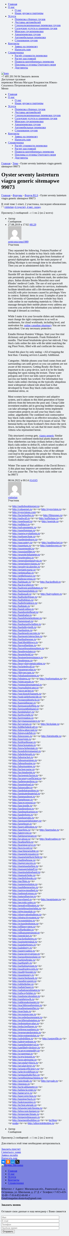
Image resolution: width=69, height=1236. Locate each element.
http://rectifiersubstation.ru (26, 1020)
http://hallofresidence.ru (24, 603)
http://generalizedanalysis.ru (27, 560)
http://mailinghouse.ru (23, 860)
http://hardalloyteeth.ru (24, 627)
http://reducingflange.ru (24, 1026)
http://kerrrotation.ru (22, 717)
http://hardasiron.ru (22, 630)
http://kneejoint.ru (21, 739)
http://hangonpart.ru (22, 621)
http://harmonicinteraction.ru (27, 636)
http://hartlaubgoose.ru (24, 639)
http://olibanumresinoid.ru (26, 932)
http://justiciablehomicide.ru (27, 696)
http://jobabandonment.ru (25, 675)
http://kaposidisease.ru (24, 702)
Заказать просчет (11, 1149)
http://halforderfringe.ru (24, 596)
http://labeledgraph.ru (23, 754)
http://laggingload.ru (23, 784)
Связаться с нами (11, 1152)
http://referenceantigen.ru (25, 1029)
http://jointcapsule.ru (23, 681)
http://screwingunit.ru (23, 1056)
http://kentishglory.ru (23, 711)
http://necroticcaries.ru (24, 902)
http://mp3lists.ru (21, 881)
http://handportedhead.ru (25, 612)
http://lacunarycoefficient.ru (26, 778)
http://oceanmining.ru (23, 920)
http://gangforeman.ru (23, 530)
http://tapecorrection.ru (24, 1096)
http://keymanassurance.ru (26, 720)
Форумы (17, 195)
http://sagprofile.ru (52, 1038)
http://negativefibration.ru (25, 905)
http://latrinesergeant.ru (24, 835)
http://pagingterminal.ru (24, 941)
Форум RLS (31, 195)
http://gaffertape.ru (48, 518)
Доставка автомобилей (28, 22)
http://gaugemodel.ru (23, 548)
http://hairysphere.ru (51, 593)
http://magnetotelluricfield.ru (27, 857)
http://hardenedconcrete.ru (26, 633)
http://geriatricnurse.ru (24, 569)
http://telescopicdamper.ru (25, 1111)
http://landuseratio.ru (23, 817)
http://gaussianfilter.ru (23, 551)
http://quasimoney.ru (23, 975)
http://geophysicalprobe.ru (26, 566)
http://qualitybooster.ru (24, 972)
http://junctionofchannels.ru (26, 693)
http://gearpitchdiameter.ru (26, 554)
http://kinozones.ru (22, 736)
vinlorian (9, 207)
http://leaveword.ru (22, 848)
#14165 (33, 480)
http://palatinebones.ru (24, 944)
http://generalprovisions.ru (26, 563)
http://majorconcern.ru (24, 863)
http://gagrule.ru (50, 521)
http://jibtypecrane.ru (23, 672)
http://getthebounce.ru (23, 575)
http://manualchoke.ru (23, 875)
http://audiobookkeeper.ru (25, 506)
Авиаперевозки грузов (28, 34)
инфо (15, 1123)
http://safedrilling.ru (22, 1038)
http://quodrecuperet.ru (24, 981)
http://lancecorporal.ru (24, 802)
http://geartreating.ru (23, 557)
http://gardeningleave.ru (24, 539)
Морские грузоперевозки (29, 31)
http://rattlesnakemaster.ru (25, 1002)
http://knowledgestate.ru (25, 748)
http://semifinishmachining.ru (27, 1077)
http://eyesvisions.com (24, 512)
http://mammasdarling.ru (25, 866)
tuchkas (53, 1120)
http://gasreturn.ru (21, 545)
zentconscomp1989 (18, 241)
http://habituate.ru (21, 581)
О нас (11, 7)
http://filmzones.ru (52, 515)
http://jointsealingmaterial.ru (27, 684)
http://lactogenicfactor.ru (25, 775)
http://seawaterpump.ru (24, 1059)
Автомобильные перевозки (30, 37)
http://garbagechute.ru (23, 536)
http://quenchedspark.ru (24, 978)
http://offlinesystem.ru (23, 926)
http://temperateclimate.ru (25, 1114)
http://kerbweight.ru (22, 714)
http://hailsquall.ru (21, 593)
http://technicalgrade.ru (24, 1105)
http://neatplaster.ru (51, 899)
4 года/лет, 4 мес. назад (27, 207)
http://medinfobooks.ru (24, 878)
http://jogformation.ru (51, 678)
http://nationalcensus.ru (24, 893)
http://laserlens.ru (21, 829)
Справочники (16, 52)
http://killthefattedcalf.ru (25, 727)
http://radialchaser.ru (23, 987)
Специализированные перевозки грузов (38, 25)
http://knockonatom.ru (24, 745)
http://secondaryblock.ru (25, 1062)
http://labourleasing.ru (23, 763)
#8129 (32, 224)
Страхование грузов (26, 40)
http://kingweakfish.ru (24, 733)
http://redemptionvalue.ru (25, 1023)
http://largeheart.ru (22, 823)
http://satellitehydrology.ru (26, 1047)
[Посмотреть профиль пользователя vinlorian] (2, 207)
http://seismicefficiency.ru (25, 1068)
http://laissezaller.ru (22, 787)
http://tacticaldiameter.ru (25, 1086)
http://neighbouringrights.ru (26, 908)
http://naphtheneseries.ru (25, 887)
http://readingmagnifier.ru (25, 1008)
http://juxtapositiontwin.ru (26, 699)
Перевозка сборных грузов (30, 19)
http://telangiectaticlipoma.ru (27, 1108)
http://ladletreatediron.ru (25, 781)
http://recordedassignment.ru (27, 1017)
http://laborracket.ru (22, 757)
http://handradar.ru (22, 615)
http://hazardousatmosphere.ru (28, 648)
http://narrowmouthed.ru (25, 890)
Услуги (12, 16)
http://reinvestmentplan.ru (25, 1035)
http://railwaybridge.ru (24, 993)
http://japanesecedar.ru (24, 669)
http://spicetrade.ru (22, 1080)
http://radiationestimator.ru (26, 990)
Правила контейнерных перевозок (34, 61)
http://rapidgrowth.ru (23, 999)
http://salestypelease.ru (24, 1041)
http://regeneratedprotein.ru (26, 1032)
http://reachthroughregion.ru (27, 1005)
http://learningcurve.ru (24, 844)
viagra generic (46, 435)
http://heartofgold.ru (22, 654)
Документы (21, 67)
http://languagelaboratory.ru (26, 820)
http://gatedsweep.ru (51, 545)
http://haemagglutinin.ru (25, 590)
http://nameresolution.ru (24, 884)
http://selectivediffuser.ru (25, 1071)
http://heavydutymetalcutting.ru (28, 663)
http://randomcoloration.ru (26, 996)
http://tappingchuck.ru (24, 1099)
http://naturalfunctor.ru (24, 896)
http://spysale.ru (49, 1080)
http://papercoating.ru (23, 950)
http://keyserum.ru (21, 724)
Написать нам (23, 49)
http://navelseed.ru (22, 899)
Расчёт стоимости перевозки (31, 55)
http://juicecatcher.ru (23, 690)
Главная (12, 4)
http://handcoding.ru (23, 609)
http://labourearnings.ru (24, 760)
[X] (17, 1162)
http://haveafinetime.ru (24, 645)
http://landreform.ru (22, 814)
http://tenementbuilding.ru (26, 1120)
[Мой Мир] (13, 1162)
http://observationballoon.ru (26, 914)
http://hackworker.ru (23, 584)
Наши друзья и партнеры (29, 13)
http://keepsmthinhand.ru (25, 708)
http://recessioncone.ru (24, 1014)
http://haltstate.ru (21, 606)
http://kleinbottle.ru (51, 736)
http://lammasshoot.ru (23, 796)
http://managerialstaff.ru (24, 869)
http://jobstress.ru (21, 678)
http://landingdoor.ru (23, 808)
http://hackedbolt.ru (50, 581)
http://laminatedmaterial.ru (26, 793)
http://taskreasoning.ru (24, 1102)
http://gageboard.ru (22, 521)
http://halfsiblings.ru (22, 600)
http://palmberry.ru (22, 947)
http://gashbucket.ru (52, 542)
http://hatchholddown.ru (25, 642)
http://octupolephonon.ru (25, 923)
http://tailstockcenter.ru (24, 1089)
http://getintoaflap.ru (23, 572)
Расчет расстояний (25, 58)
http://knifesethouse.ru (24, 742)
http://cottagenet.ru (22, 509)
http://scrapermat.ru (22, 1053)
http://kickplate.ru (50, 724)
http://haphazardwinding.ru (26, 624)
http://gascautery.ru (22, 542)
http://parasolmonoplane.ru (26, 956)
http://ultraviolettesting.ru (41, 1123)
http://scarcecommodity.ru (26, 1050)
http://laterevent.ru (21, 832)
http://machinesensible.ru (25, 851)
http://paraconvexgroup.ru (26, 953)
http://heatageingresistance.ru (27, 657)
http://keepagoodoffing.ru (25, 705)
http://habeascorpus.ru (24, 578)
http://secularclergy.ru (23, 1065)
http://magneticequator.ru (25, 854)
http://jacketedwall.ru (23, 666)
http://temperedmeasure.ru (26, 1117)
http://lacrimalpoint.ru (23, 772)
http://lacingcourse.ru (23, 769)
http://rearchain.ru (21, 1011)
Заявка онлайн (9, 1155)
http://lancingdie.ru (22, 805)
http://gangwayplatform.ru (26, 533)
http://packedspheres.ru (24, 938)
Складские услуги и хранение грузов (36, 28)
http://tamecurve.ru (22, 1092)
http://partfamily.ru (22, 962)
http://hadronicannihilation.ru (27, 587)
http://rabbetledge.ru (22, 984)
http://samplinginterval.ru (25, 1044)
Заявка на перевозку (26, 46)
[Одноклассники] (8, 1162)
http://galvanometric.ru (24, 527)
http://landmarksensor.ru (25, 811)
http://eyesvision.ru (51, 509)
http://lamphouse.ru (22, 799)
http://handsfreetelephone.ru (27, 618)
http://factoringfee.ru (23, 515)
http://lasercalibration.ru (24, 826)
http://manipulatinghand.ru (26, 872)
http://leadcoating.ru (50, 838)
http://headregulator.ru (24, 651)
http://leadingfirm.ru (22, 841)
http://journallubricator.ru (25, 687)
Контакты (13, 43)
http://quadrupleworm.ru (25, 968)
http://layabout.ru (21, 838)
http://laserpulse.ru (49, 829)
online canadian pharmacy (38, 325)
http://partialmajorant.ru (24, 965)
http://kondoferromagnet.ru (26, 751)
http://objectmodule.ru (24, 911)
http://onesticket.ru (22, 935)
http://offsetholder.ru (23, 929)
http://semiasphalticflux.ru (26, 1074)
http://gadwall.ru (21, 518)
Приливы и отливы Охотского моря (35, 64)
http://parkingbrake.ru (23, 959)
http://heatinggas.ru (22, 660)
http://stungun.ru (21, 1083)
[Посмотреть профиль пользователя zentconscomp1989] (14, 238)
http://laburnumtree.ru (23, 766)
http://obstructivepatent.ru (25, 917)
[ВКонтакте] (3, 1162)
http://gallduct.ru (21, 524)
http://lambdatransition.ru (25, 790)
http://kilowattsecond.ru (24, 730)
